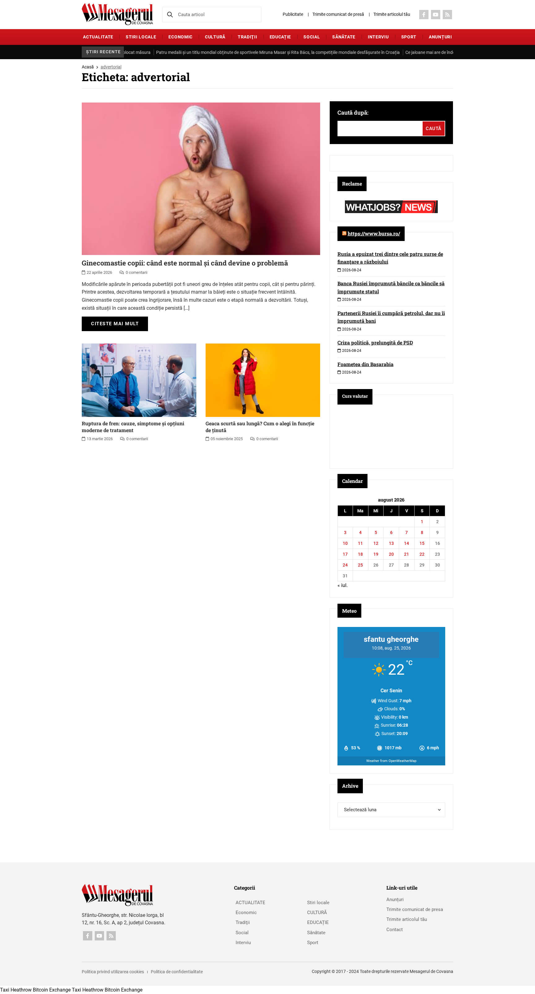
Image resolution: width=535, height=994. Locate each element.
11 (360, 543)
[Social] (423, 14)
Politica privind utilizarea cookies (113, 971)
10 (345, 543)
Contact (394, 929)
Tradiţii (247, 36)
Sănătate (343, 36)
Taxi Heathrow (16, 990)
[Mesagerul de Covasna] (117, 14)
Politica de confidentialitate (177, 971)
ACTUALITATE (98, 36)
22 (422, 554)
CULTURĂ (215, 36)
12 (375, 543)
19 (375, 554)
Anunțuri (440, 36)
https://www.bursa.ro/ (374, 233)
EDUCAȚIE (280, 36)
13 (391, 543)
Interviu (378, 36)
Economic (180, 36)
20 (391, 554)
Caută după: (352, 112)
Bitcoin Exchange (52, 990)
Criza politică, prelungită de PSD (375, 342)
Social (311, 36)
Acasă (88, 66)
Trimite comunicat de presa (414, 909)
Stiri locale (141, 36)
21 (406, 554)
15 (422, 543)
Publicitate (293, 14)
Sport (409, 36)
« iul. (342, 585)
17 (345, 554)
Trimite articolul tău (391, 14)
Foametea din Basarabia (365, 364)
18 (360, 554)
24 (345, 565)
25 (360, 565)
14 (406, 543)
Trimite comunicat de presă (338, 14)
